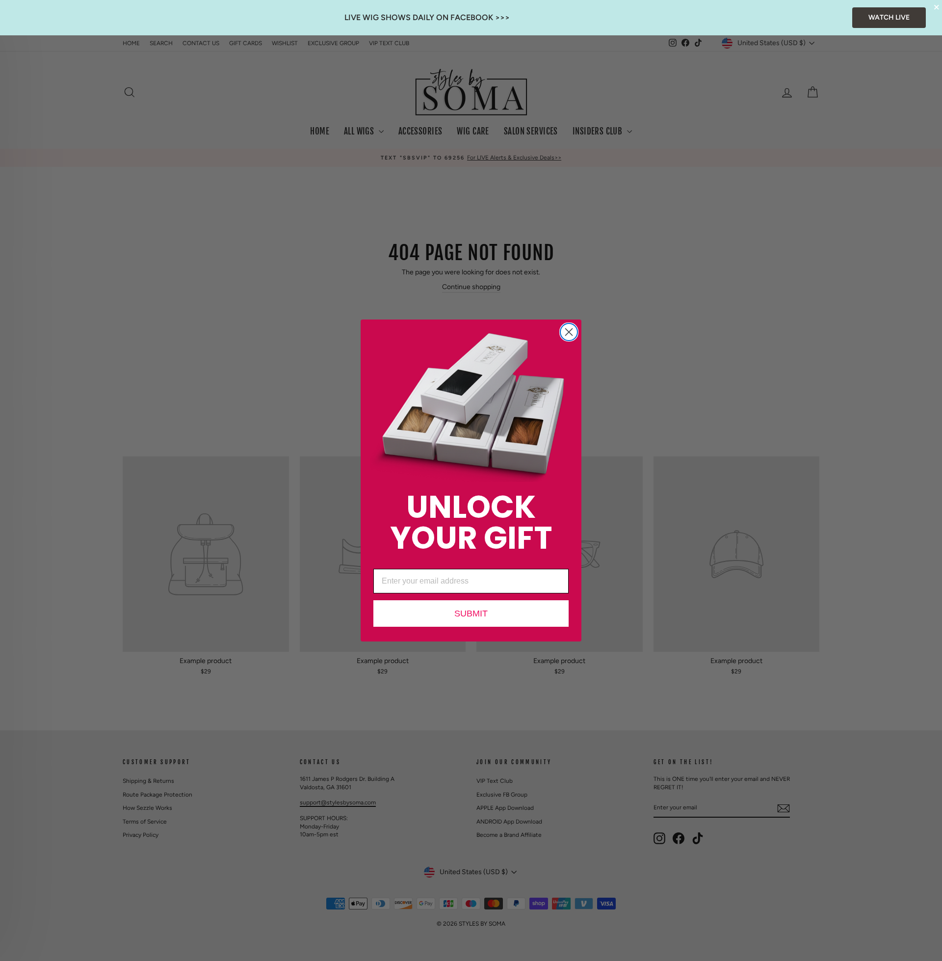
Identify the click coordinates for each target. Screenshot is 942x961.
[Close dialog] (568, 332)
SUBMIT (471, 613)
